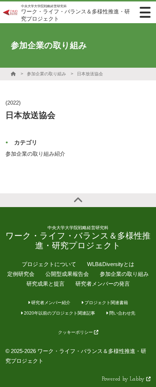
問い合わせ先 (121, 313)
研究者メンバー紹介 (50, 302)
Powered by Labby (124, 379)
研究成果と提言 (45, 284)
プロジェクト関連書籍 (105, 302)
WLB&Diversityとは (110, 264)
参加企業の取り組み (46, 73)
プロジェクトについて (49, 264)
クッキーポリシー (76, 332)
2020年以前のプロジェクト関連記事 (59, 313)
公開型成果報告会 (67, 274)
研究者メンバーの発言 (102, 284)
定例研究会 (20, 274)
